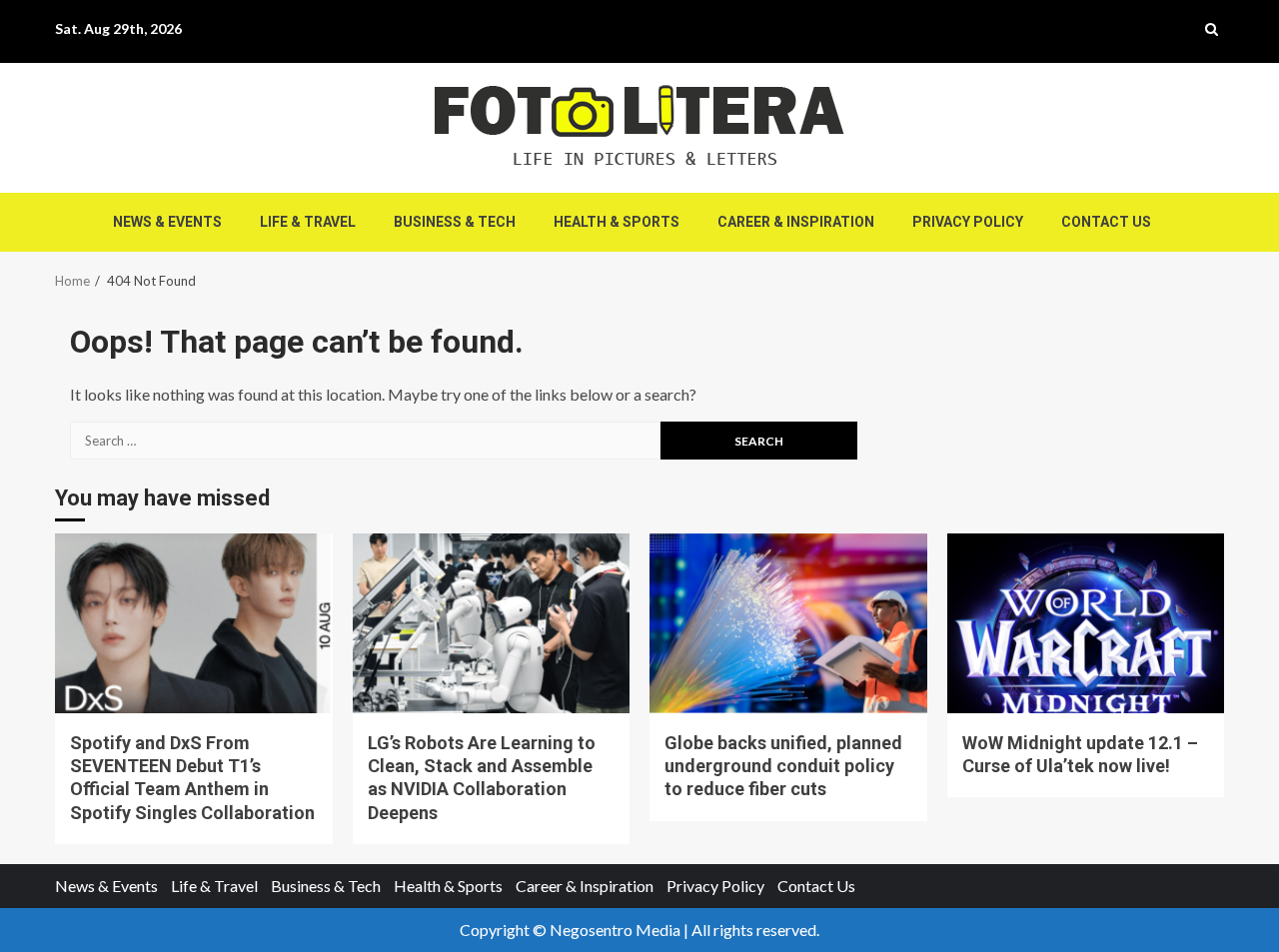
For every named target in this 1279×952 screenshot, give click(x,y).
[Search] (1211, 29)
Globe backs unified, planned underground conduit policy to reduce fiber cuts (788, 623)
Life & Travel (308, 222)
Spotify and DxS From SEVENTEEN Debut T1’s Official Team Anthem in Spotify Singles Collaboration (194, 623)
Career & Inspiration (795, 222)
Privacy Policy (967, 222)
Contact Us (1106, 222)
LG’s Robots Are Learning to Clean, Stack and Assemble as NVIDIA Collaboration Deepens (492, 623)
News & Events (167, 222)
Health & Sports (616, 222)
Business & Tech (455, 222)
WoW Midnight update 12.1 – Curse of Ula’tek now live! (1086, 623)
